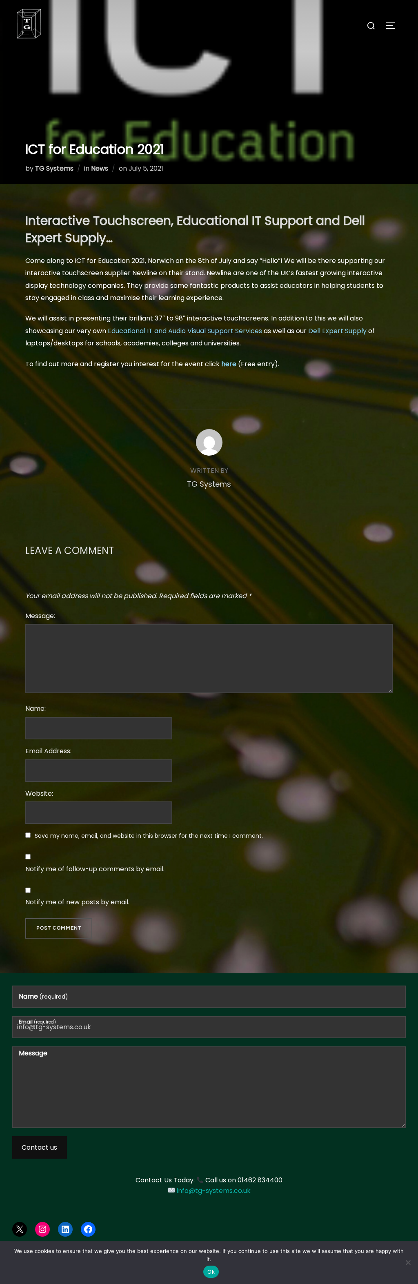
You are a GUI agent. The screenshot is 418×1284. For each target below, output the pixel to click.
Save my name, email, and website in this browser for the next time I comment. (149, 836)
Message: (40, 616)
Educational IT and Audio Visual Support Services (185, 331)
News (99, 168)
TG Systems (54, 168)
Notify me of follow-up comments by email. (95, 869)
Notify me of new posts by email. (77, 902)
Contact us (39, 1147)
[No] (408, 1262)
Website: (39, 793)
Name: (35, 708)
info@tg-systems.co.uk (214, 1190)
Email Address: (48, 751)
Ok (211, 1271)
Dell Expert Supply (337, 331)
